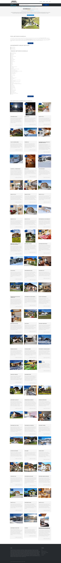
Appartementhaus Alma (28, 270)
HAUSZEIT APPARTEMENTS (42, 296)
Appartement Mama (28, 374)
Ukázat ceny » (30, 43)
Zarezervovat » (30, 96)
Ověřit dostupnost (18, 125)
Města (44, 1)
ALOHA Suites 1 (13, 270)
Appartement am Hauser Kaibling (30, 296)
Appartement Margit (14, 116)
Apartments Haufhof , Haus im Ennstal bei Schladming (15, 244)
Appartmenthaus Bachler (29, 476)
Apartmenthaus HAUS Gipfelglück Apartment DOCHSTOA (44, 142)
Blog (50, 1)
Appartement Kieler (28, 502)
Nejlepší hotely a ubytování (44, 552)
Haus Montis (27, 323)
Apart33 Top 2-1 (13, 502)
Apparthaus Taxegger (14, 374)
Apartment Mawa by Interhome (44, 476)
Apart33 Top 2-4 (41, 116)
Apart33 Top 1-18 (41, 194)
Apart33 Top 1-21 (41, 502)
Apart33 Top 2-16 (13, 194)
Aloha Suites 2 (27, 116)
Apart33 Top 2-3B (27, 194)
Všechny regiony (43, 553)
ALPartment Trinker (42, 425)
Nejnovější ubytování (43, 551)
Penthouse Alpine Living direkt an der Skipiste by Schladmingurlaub (44, 528)
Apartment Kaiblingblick (43, 323)
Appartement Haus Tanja (15, 425)
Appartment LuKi (41, 270)
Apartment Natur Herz (14, 323)
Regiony (41, 1)
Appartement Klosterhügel (29, 425)
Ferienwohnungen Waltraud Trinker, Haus (15, 297)
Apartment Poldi (13, 476)
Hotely (47, 1)
